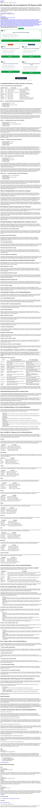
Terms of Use (7, 802)
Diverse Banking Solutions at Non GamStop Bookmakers (15, 23)
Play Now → (21, 40)
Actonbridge (2, 0)
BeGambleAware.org (29, 80)
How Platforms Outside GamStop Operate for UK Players (10, 20)
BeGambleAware (12, 798)
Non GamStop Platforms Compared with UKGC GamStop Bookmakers (17, 22)
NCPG (17, 798)
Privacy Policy (2, 802)
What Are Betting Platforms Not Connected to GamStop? (30, 19)
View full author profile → (4, 762)
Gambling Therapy (5, 798)
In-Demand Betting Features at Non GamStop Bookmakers (18, 24)
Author (1, 1)
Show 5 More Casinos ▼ (21, 78)
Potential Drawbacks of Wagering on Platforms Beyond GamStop (15, 21)
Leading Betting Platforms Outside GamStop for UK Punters (10, 19)
